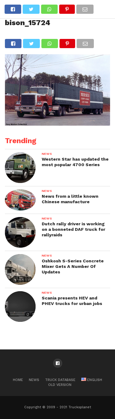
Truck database (60, 380)
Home (18, 380)
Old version (59, 385)
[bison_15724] (57, 123)
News (34, 380)
